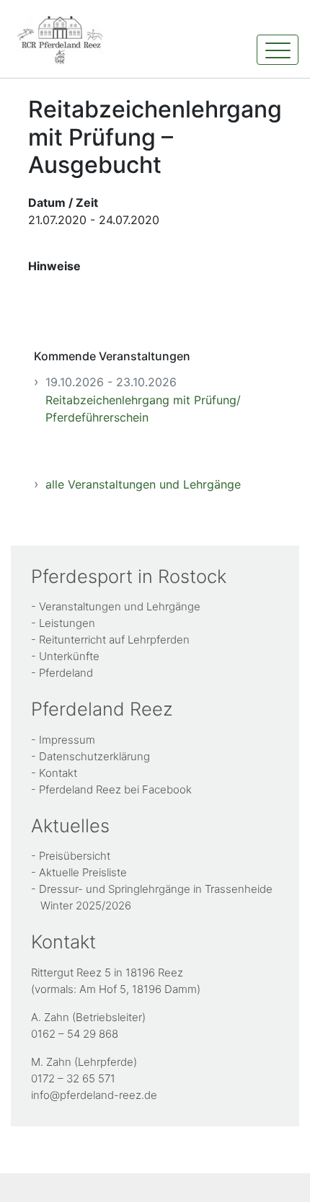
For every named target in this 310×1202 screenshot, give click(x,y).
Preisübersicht (74, 856)
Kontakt (58, 773)
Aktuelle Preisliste (83, 872)
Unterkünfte (69, 656)
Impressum (67, 740)
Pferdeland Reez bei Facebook (115, 789)
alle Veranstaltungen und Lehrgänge (143, 484)
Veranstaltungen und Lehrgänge (119, 606)
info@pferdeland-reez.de (94, 1095)
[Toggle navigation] (277, 50)
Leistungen (67, 623)
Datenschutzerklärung (94, 756)
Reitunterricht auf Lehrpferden (114, 639)
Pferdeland (66, 673)
